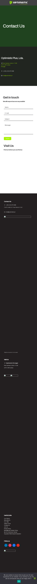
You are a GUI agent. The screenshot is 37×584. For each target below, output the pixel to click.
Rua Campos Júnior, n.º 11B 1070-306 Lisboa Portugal (9, 65)
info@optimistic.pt (7, 75)
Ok (19, 581)
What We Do (7, 520)
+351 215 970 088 (11, 205)
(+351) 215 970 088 (8, 71)
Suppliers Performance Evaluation (12, 533)
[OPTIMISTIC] (18, 2)
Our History (7, 518)
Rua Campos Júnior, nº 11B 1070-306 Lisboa (11, 365)
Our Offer (6, 522)
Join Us (6, 527)
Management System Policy (11, 530)
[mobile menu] (34, 2)
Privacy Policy (7, 528)
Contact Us (7, 525)
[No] (35, 578)
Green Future (7, 523)
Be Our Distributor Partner (10, 532)
